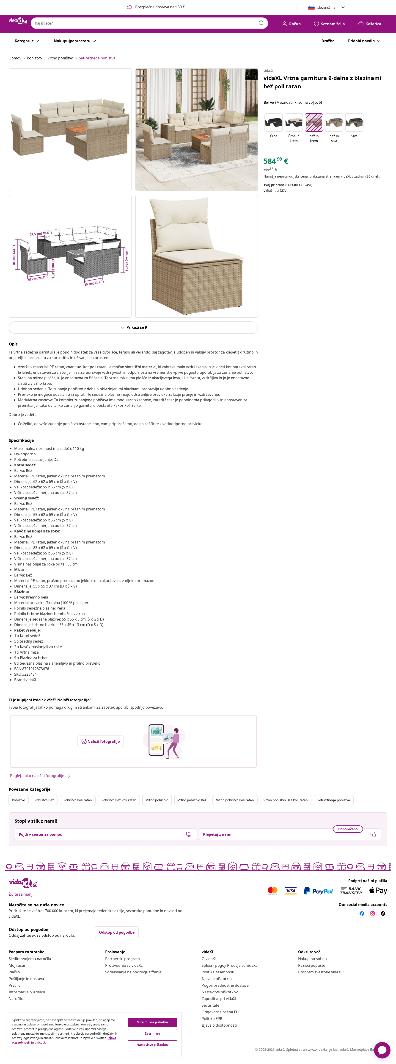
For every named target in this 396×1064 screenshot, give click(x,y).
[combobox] (149, 23)
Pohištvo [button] (18, 800)
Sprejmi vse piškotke (152, 1022)
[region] (94, 1035)
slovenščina (326, 7)
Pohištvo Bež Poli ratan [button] (119, 800)
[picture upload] (164, 741)
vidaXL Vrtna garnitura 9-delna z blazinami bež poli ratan (322, 82)
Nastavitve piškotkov (220, 991)
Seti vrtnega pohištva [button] (333, 800)
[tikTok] (383, 913)
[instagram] (372, 913)
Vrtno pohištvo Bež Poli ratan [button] (286, 800)
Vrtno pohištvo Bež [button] (192, 800)
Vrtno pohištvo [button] (157, 800)
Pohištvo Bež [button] (44, 800)
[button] (155, 7)
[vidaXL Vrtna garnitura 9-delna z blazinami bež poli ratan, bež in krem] (70, 130)
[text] (276, 162)
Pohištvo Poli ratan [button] (77, 800)
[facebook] (362, 913)
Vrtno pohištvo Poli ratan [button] (235, 800)
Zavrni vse (152, 1033)
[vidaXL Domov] (18, 20)
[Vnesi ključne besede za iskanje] (261, 23)
